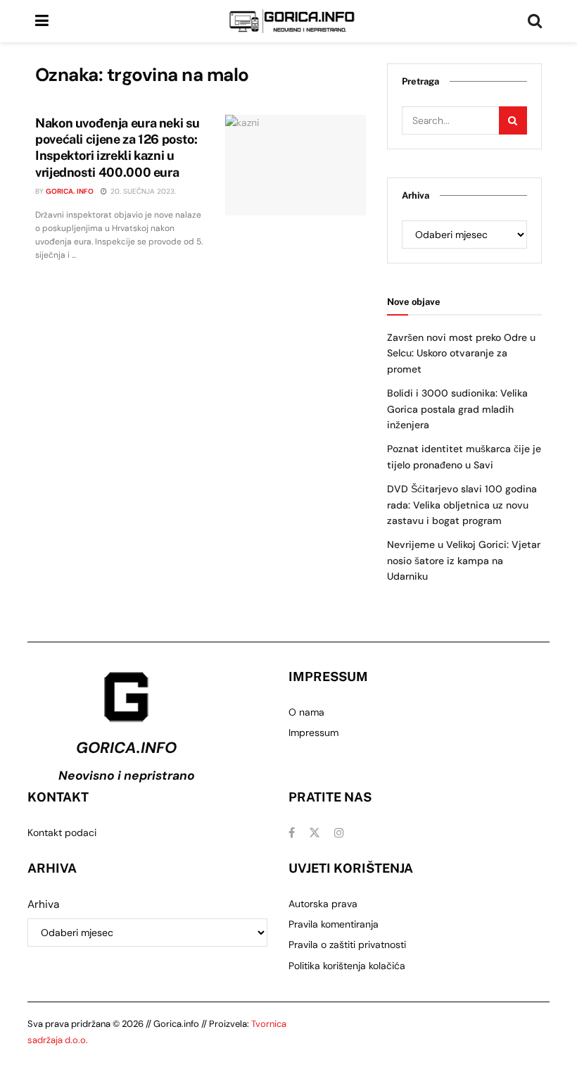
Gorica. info (70, 191)
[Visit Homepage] (292, 21)
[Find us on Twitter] (314, 833)
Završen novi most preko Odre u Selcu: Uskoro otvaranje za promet (461, 353)
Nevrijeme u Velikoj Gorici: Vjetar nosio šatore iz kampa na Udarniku (463, 560)
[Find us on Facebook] (291, 833)
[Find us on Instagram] (339, 833)
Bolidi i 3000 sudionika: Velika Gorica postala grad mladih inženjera (457, 409)
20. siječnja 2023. (142, 191)
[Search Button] (535, 21)
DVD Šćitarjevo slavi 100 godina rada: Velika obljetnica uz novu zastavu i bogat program (462, 504)
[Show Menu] (42, 21)
